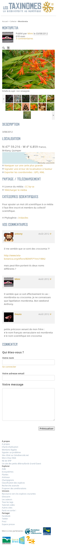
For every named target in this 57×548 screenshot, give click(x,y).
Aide (4, 469)
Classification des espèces (13, 482)
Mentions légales (9, 449)
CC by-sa (29, 186)
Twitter (5, 518)
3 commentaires (24, 38)
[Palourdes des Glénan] (42, 106)
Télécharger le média (8, 48)
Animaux (6, 477)
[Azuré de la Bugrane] (27, 114)
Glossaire (6, 496)
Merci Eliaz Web (9, 458)
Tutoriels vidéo (8, 505)
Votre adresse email (13, 373)
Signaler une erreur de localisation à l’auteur (28, 168)
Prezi (4, 521)
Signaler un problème (11, 452)
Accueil (5, 21)
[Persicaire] (42, 98)
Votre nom (8, 357)
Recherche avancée (10, 485)
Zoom (3, 48)
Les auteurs (7, 499)
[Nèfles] (50, 98)
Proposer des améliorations (14, 488)
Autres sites (7, 507)
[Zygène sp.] (26, 98)
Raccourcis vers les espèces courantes (19, 493)
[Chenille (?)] (9, 98)
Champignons (8, 480)
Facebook (6, 516)
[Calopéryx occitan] (17, 98)
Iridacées (23, 217)
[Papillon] (34, 98)
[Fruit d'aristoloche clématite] (50, 106)
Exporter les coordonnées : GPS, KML (24, 172)
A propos (6, 444)
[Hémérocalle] (34, 106)
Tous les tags (7, 502)
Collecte (13, 21)
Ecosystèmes (7, 471)
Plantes (5, 474)
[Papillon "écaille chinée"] (26, 106)
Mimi (31, 33)
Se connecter (9, 366)
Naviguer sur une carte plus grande (23, 165)
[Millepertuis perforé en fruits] (17, 106)
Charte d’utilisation (10, 447)
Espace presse (8, 524)
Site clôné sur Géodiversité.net (15, 455)
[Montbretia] (9, 106)
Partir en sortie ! (9, 510)
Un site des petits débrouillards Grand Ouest (21, 463)
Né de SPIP (6, 460)
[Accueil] (28, 7)
